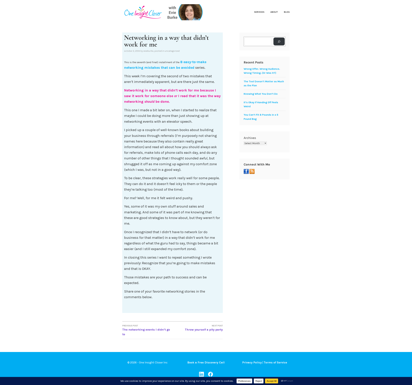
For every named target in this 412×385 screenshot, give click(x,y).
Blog (287, 12)
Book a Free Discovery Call (206, 362)
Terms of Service (275, 362)
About (274, 12)
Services (259, 12)
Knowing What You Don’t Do (261, 93)
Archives (250, 138)
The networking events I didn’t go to (146, 330)
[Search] (279, 41)
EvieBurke (148, 51)
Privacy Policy (252, 362)
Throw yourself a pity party (204, 327)
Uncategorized (172, 51)
